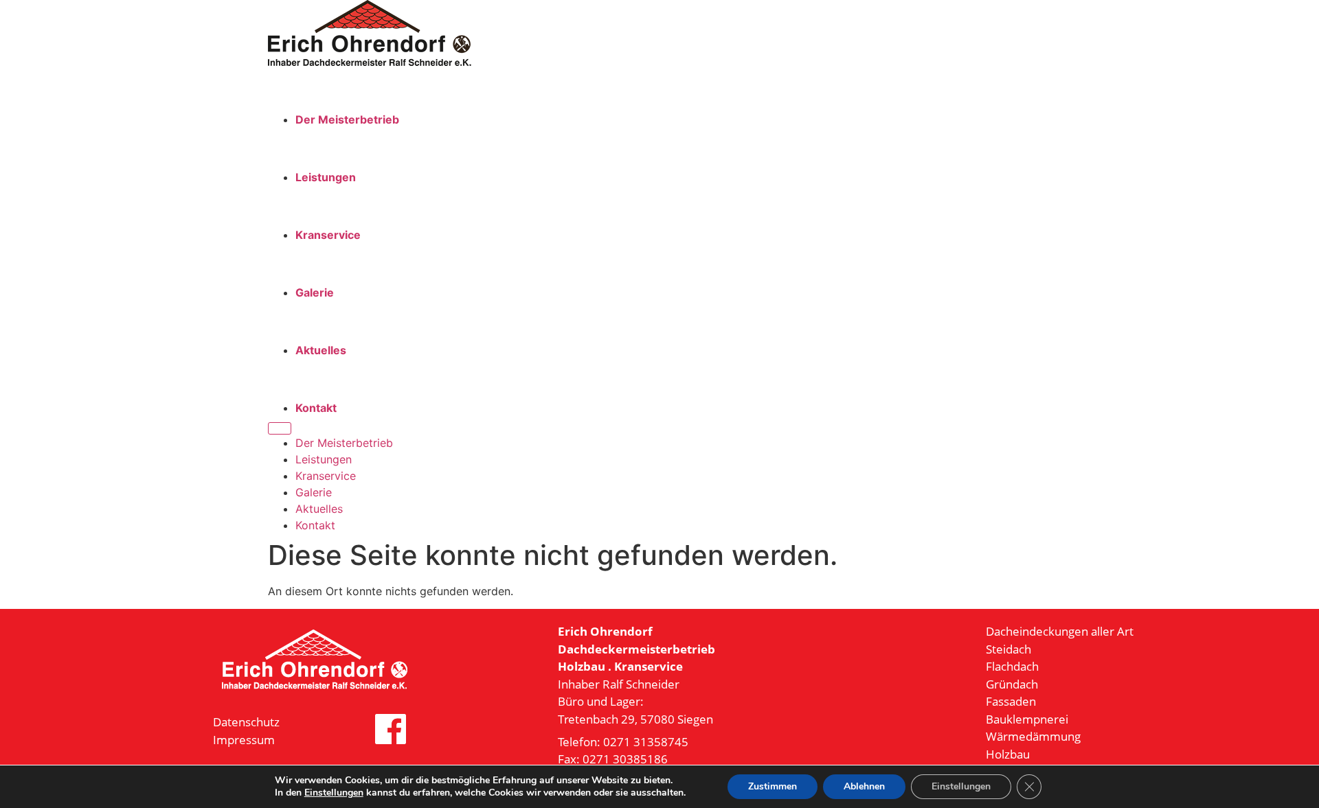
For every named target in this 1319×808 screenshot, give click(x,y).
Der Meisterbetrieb (347, 119)
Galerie (314, 292)
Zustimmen (772, 786)
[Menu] (279, 428)
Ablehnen (864, 786)
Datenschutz (246, 722)
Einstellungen (333, 793)
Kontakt (316, 408)
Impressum (244, 740)
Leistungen (325, 177)
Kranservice (328, 235)
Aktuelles (320, 350)
